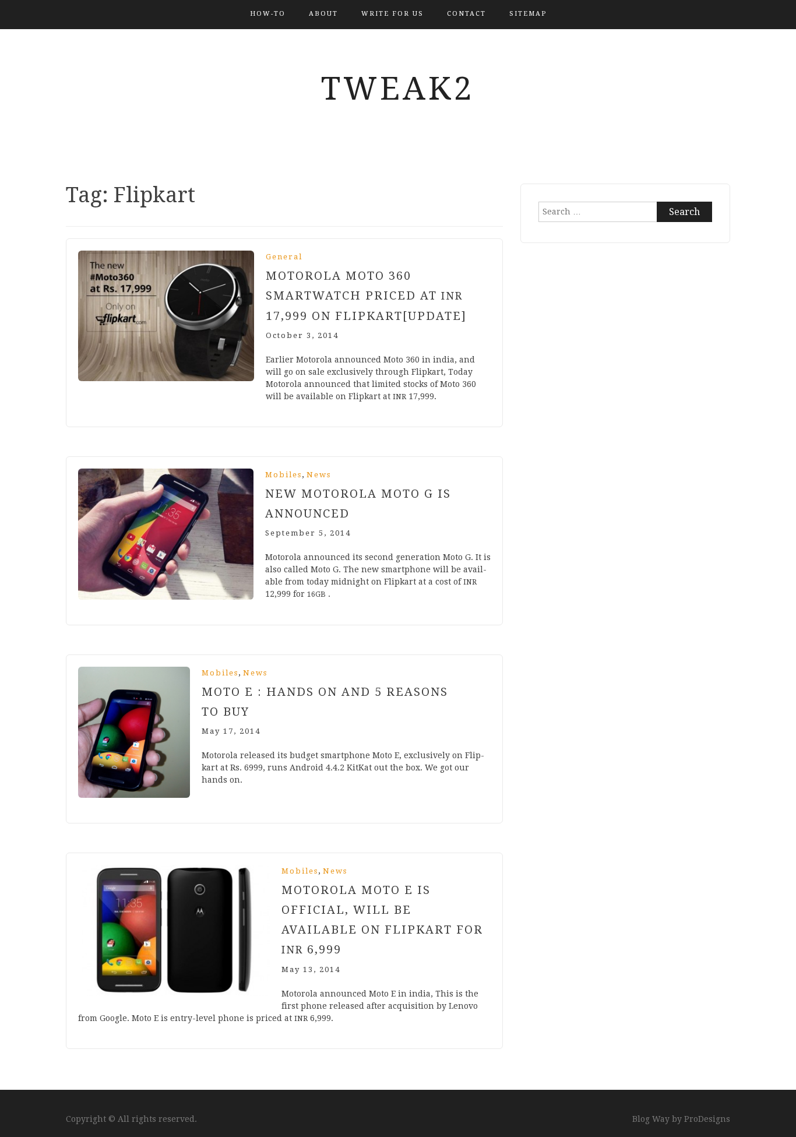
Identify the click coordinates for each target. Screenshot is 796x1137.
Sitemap (528, 13)
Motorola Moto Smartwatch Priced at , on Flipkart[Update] (366, 296)
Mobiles (283, 474)
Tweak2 (398, 88)
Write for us (392, 13)
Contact (466, 13)
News (319, 474)
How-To (268, 13)
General (284, 256)
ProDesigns (707, 1119)
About (323, 13)
